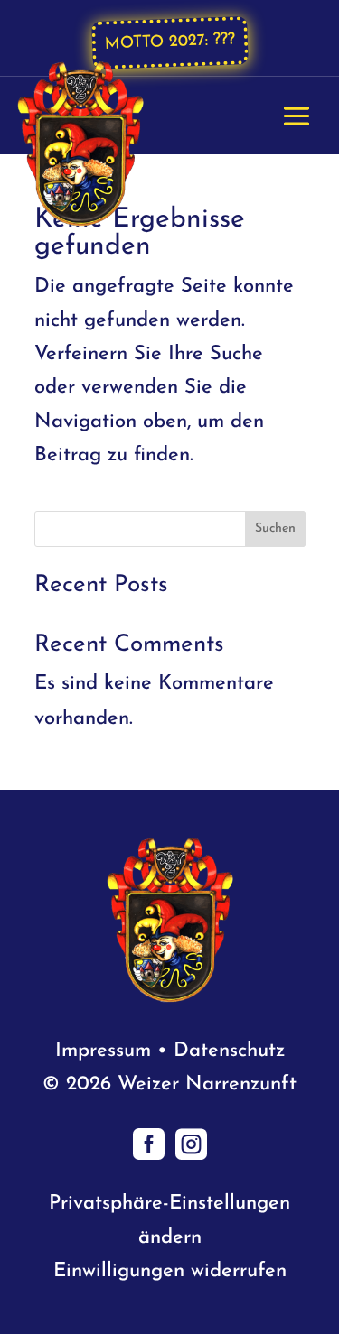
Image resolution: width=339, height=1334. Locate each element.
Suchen (275, 528)
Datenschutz (229, 1051)
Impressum (103, 1051)
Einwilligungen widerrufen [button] (170, 1271)
